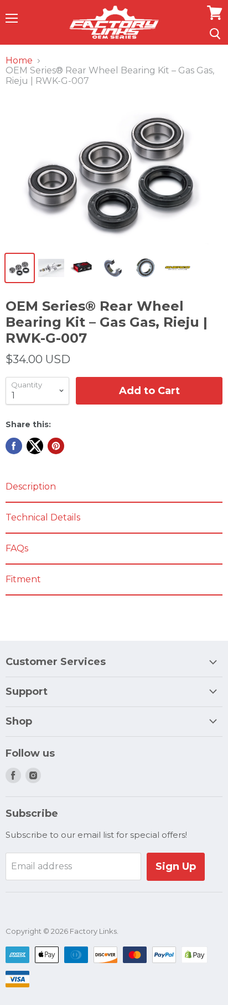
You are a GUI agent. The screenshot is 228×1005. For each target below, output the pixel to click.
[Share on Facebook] (14, 446)
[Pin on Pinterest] (56, 446)
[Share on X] (35, 446)
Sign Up (176, 866)
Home (19, 61)
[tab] (114, 487)
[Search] (215, 33)
